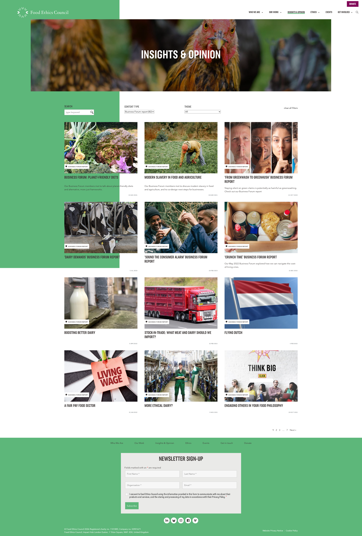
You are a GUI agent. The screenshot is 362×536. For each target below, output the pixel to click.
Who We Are (116, 443)
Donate (248, 443)
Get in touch (227, 443)
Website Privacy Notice (273, 530)
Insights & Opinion (164, 443)
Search (68, 106)
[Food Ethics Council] (42, 12)
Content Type (131, 107)
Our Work (139, 443)
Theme (188, 107)
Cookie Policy (292, 530)
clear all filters (291, 108)
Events (206, 443)
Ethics (188, 443)
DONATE (352, 4)
